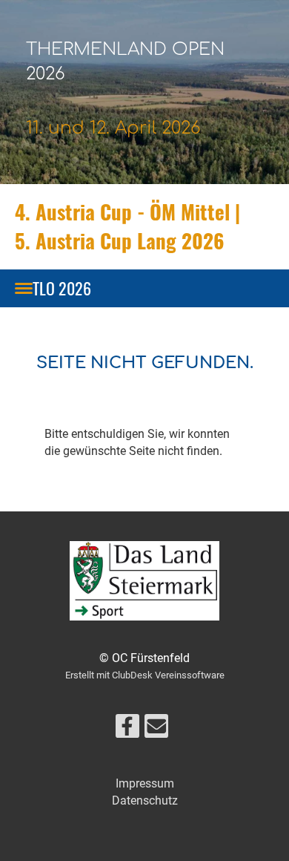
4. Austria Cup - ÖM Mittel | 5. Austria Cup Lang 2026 (127, 225)
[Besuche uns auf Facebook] (127, 730)
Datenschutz (145, 800)
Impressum (145, 783)
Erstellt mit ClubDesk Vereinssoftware (145, 675)
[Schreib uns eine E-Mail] (156, 730)
